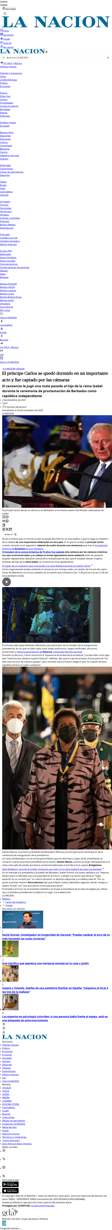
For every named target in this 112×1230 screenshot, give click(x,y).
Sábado (4, 270)
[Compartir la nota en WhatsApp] (7, 521)
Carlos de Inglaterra (15, 902)
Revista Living (7, 293)
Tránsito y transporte (11, 73)
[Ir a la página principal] (56, 26)
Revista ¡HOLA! (7, 287)
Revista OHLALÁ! (8, 283)
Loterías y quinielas (10, 218)
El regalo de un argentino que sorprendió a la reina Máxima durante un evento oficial (46, 565)
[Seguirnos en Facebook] (3, 1151)
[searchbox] (55, 57)
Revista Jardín (7, 300)
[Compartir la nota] (3, 521)
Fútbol (3, 181)
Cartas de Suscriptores (11, 172)
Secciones (8, 34)
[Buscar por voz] (108, 57)
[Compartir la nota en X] (7, 529)
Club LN (7, 43)
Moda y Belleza (7, 224)
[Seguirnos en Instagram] (3, 1168)
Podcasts (4, 221)
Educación (5, 139)
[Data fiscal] (4, 1225)
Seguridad (5, 135)
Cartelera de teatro (10, 241)
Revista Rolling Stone (11, 297)
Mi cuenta (8, 47)
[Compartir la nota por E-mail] (10, 529)
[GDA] (10, 1215)
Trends (9, 905)
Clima (3, 76)
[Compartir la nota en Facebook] (3, 529)
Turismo (4, 204)
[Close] (3, 1024)
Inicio (6, 30)
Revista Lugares (8, 290)
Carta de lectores (9, 264)
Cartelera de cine (8, 237)
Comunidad (6, 145)
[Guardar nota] (3, 517)
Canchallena (6, 191)
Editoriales (5, 165)
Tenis (2, 188)
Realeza (6, 898)
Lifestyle (20, 368)
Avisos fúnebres (8, 257)
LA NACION (8, 368)
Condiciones (37, 1205)
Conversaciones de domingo (15, 267)
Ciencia (3, 152)
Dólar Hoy (5, 96)
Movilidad (5, 109)
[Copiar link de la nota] (3, 525)
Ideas (3, 274)
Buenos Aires (7, 132)
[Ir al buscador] (5, 13)
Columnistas (6, 168)
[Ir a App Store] (10, 1192)
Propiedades (6, 102)
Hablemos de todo (9, 155)
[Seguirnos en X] (3, 1159)
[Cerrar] (46, 52)
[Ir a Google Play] (10, 1186)
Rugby (3, 185)
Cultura (4, 142)
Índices (3, 112)
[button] (56, 206)
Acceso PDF (6, 251)
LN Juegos (5, 201)
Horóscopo (6, 211)
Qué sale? (5, 234)
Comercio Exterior (9, 106)
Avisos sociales (7, 260)
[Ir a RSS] (3, 1176)
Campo (3, 99)
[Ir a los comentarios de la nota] (7, 517)
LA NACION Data (8, 79)
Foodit (6, 39)
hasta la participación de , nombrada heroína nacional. (49, 651)
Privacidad (49, 1205)
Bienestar (5, 148)
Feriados (4, 214)
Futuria (3, 93)
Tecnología (5, 208)
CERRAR (3, 2)
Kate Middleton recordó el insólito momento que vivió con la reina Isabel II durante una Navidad (51, 869)
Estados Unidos (8, 122)
